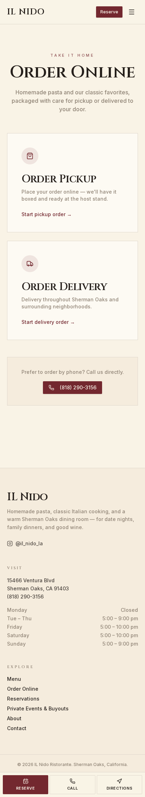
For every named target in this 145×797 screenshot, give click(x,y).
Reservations (23, 699)
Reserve (109, 11)
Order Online (22, 689)
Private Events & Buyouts (38, 708)
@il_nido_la (29, 543)
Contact (16, 728)
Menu (14, 679)
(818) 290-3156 (78, 387)
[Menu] (131, 12)
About (14, 718)
